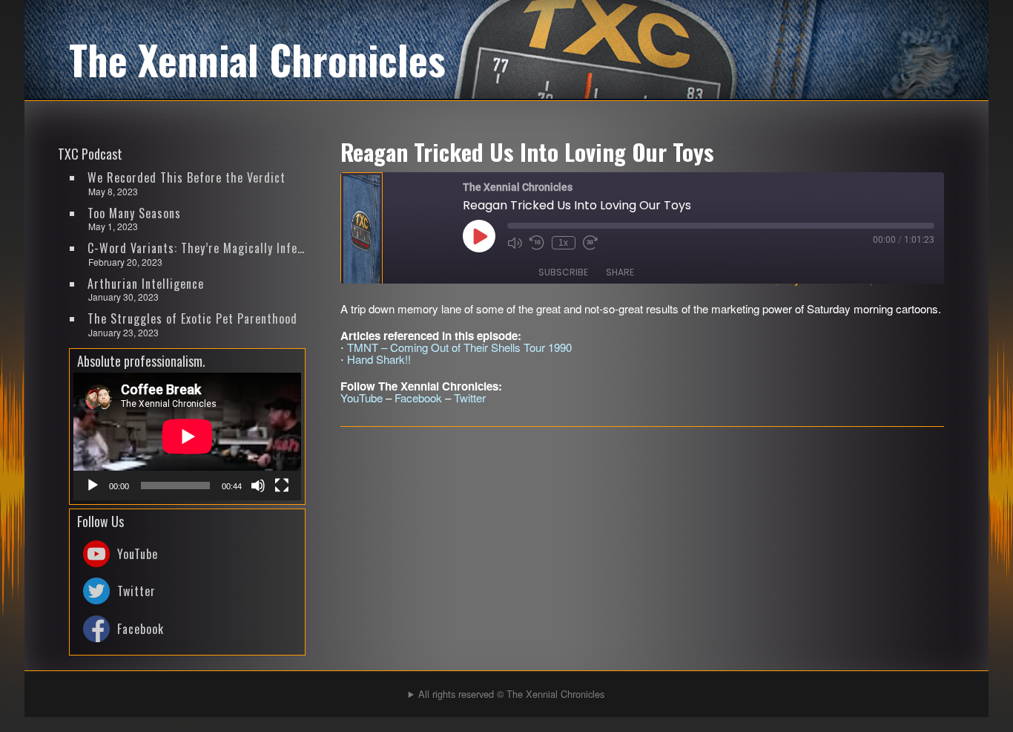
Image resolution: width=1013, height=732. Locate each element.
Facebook (418, 397)
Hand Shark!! (379, 359)
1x (563, 243)
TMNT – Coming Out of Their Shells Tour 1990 (459, 347)
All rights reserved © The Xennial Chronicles (511, 694)
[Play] (92, 485)
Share (620, 272)
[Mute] (258, 485)
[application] (187, 436)
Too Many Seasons (134, 213)
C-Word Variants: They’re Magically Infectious (197, 248)
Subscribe (563, 272)
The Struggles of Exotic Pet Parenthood (192, 318)
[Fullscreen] (281, 485)
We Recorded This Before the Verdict (187, 177)
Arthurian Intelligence (146, 284)
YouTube (361, 397)
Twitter (470, 397)
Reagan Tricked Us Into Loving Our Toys (527, 151)
